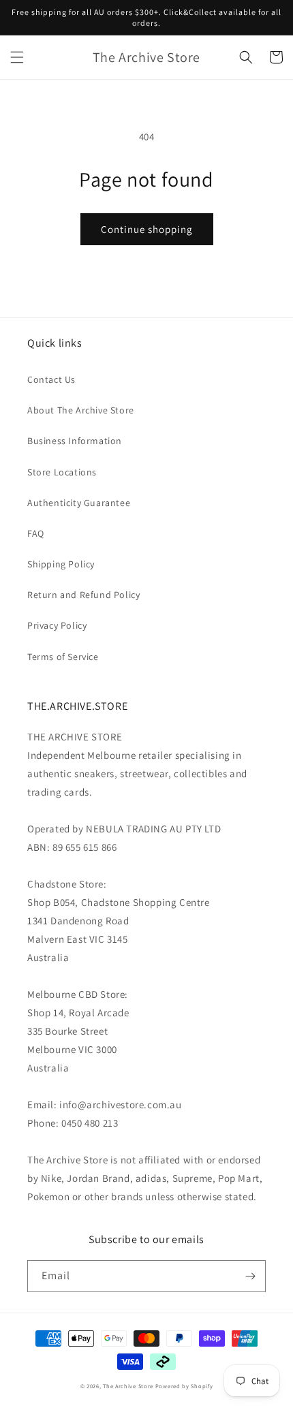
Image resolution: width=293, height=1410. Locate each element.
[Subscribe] (250, 1276)
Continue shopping (147, 229)
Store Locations (62, 472)
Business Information (74, 441)
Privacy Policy (57, 625)
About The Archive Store (80, 410)
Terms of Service (63, 657)
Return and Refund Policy (83, 595)
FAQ (35, 533)
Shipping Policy (61, 564)
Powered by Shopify (184, 1386)
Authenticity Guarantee (78, 503)
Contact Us (51, 379)
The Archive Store (128, 1386)
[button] (17, 57)
